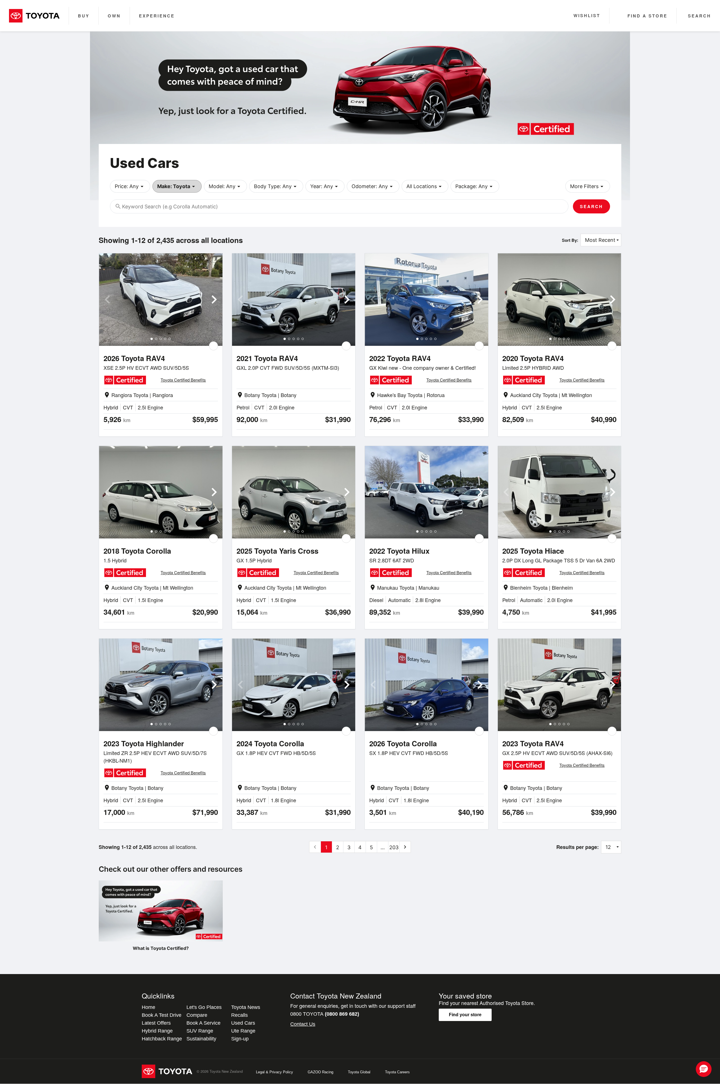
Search (591, 206)
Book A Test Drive (161, 1015)
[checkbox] (213, 345)
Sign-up (240, 1039)
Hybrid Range (157, 1031)
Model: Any (225, 186)
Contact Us (302, 1024)
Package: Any (474, 186)
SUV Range (199, 1031)
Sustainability (201, 1039)
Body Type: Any (276, 186)
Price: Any (130, 186)
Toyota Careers (397, 1072)
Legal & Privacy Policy (274, 1072)
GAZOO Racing (320, 1072)
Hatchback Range (162, 1039)
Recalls (239, 1015)
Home (148, 1007)
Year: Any (325, 186)
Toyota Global (359, 1072)
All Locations (425, 186)
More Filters (587, 186)
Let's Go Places (204, 1007)
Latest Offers (156, 1023)
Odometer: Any (373, 186)
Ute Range (243, 1031)
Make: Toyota (177, 186)
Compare (196, 1015)
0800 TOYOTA (324, 1014)
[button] (704, 1069)
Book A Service (203, 1023)
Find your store (465, 1014)
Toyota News (245, 1007)
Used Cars (243, 1023)
